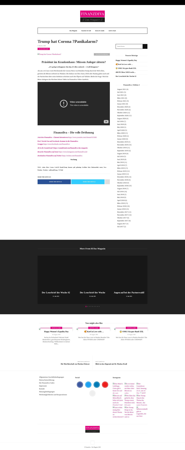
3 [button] (89, 306)
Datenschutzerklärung (46, 380)
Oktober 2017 (122, 218)
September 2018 (122, 186)
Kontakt (42, 389)
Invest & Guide (99, 30)
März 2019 (121, 168)
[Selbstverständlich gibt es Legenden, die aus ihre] (142, 411)
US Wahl (60, 170)
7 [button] (95, 306)
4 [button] (91, 306)
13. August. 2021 (131, 334)
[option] (56, 280)
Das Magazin (73, 30)
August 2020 (121, 118)
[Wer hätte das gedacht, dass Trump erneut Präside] (130, 400)
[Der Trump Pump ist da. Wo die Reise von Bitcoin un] (130, 411)
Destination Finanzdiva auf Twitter (50, 156)
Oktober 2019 (122, 148)
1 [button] (86, 306)
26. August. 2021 (56, 334)
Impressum (43, 386)
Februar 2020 (121, 136)
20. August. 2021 (94, 334)
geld (74, 167)
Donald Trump (63, 167)
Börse (47, 167)
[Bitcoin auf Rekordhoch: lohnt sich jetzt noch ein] (118, 400)
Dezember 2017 (122, 212)
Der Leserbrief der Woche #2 (126, 76)
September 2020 (122, 115)
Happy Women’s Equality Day (126, 60)
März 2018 (121, 203)
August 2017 (121, 224)
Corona (52, 167)
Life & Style (112, 30)
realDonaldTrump (53, 170)
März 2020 (121, 133)
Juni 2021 (120, 95)
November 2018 (122, 180)
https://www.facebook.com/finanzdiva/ (56, 144)
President (45, 170)
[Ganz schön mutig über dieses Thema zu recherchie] (118, 411)
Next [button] (146, 280)
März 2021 (121, 98)
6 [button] (94, 306)
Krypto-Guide (94, 328)
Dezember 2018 (122, 177)
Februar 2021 (121, 101)
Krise (89, 167)
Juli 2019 (120, 156)
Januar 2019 (121, 174)
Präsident (40, 170)
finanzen (70, 167)
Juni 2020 (120, 124)
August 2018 (121, 188)
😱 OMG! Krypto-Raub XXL (126, 68)
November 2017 (122, 215)
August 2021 (121, 89)
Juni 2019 (120, 159)
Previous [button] (38, 280)
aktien (43, 167)
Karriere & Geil (86, 30)
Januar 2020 (121, 139)
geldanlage (78, 167)
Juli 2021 (120, 92)
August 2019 (121, 153)
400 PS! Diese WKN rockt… (126, 72)
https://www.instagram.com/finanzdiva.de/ (73, 152)
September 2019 (122, 151)
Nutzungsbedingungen (47, 392)
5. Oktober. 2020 (42, 46)
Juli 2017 (120, 227)
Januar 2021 (121, 104)
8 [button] (97, 306)
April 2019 (121, 165)
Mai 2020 (120, 127)
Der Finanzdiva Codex (46, 383)
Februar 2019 (121, 171)
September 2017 (122, 221)
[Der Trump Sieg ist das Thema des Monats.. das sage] (142, 400)
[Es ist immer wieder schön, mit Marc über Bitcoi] (130, 388)
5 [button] (92, 306)
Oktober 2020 (122, 113)
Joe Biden (84, 167)
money (101, 167)
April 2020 (121, 130)
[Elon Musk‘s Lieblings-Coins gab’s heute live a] (118, 388)
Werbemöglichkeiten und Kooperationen (53, 395)
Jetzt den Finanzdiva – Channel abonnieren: (53, 137)
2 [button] (87, 306)
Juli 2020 (120, 121)
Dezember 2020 (122, 107)
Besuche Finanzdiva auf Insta (48, 152)
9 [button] (99, 306)
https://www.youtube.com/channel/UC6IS (82, 137)
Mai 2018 (120, 197)
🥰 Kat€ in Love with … (124, 64)
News (105, 167)
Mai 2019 (120, 162)
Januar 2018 (121, 209)
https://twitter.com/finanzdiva (72, 156)
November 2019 (122, 145)
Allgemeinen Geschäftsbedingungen (51, 377)
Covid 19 (57, 167)
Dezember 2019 (122, 142)
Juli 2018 (120, 191)
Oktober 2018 (122, 183)
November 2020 (122, 110)
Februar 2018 (121, 206)
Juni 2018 (120, 194)
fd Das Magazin (43, 48)
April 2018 (121, 200)
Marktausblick (95, 167)
